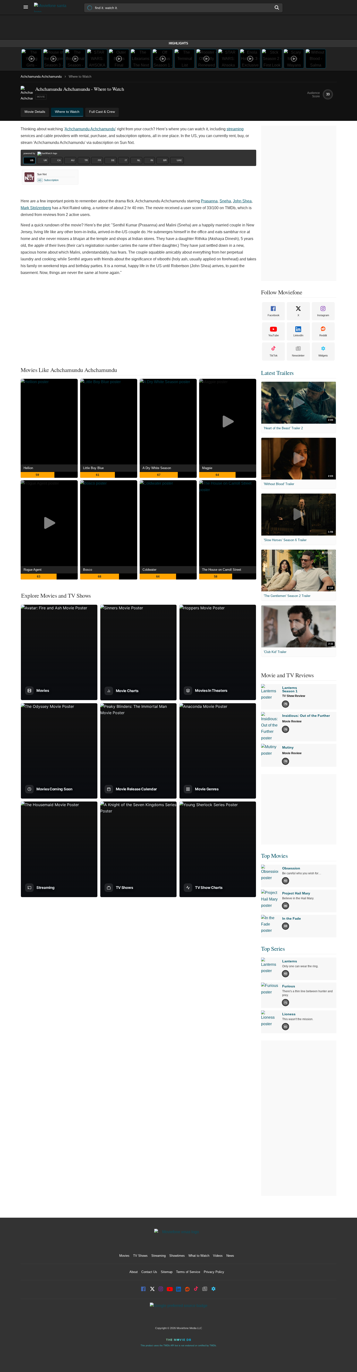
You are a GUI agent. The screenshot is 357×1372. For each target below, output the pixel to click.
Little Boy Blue (93, 468)
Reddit (323, 335)
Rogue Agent (33, 569)
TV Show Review (293, 696)
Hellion (28, 468)
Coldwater (149, 569)
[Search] (277, 7)
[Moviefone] (52, 7)
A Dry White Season (157, 468)
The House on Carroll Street (221, 569)
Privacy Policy (214, 1272)
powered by (30, 153)
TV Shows (140, 1255)
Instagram (323, 315)
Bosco (87, 569)
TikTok (274, 355)
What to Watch (198, 1255)
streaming (235, 129)
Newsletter (298, 355)
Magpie (207, 468)
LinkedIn (298, 335)
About (133, 1272)
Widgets (323, 355)
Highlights (178, 43)
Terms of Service (188, 1272)
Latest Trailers (277, 373)
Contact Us (149, 1272)
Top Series (273, 948)
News (230, 1255)
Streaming (158, 1255)
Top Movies (274, 856)
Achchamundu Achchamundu (41, 76)
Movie (41, 96)
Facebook (274, 315)
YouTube (273, 335)
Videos (218, 1255)
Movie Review (291, 721)
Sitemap (166, 1272)
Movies (124, 1255)
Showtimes (177, 1255)
